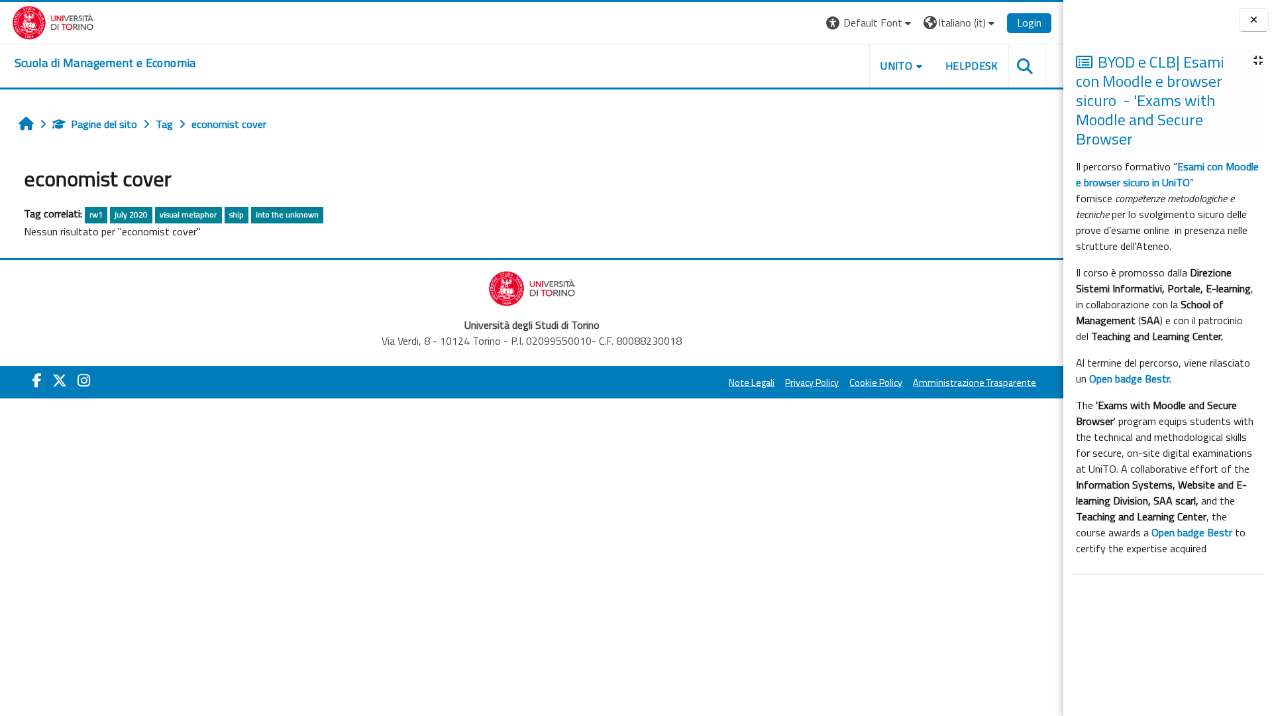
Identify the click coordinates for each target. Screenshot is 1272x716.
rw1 (96, 214)
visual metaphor (188, 214)
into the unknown (287, 214)
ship (236, 214)
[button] (870, 23)
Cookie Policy (875, 382)
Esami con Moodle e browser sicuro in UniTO (1167, 174)
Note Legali (751, 382)
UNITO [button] (896, 66)
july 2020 (131, 214)
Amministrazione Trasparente (974, 382)
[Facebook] (37, 380)
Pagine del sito (104, 124)
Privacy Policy (812, 382)
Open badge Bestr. (1130, 379)
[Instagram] (83, 380)
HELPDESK (971, 66)
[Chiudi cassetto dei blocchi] (1254, 20)
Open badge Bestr (1191, 532)
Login (1029, 22)
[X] (59, 380)
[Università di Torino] (53, 21)
